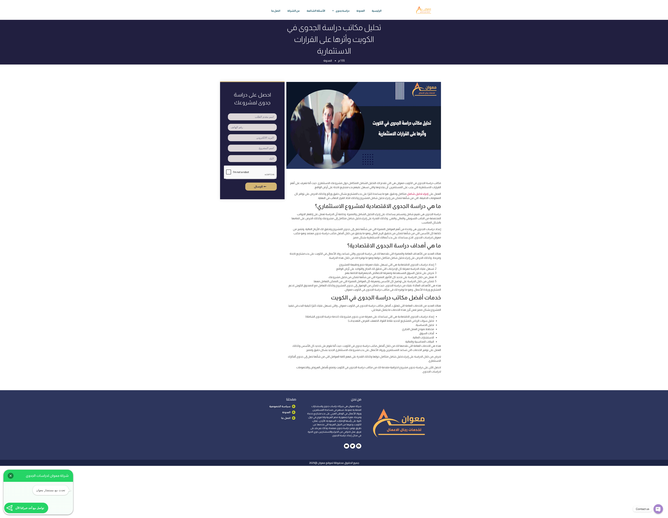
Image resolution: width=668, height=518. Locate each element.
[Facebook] (358, 446)
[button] (11, 476)
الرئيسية (376, 10)
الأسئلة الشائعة (316, 10)
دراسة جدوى (342, 10)
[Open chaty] (658, 509)
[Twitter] (352, 446)
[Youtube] (346, 446)
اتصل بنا (275, 10)
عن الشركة (293, 10)
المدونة (360, 10)
